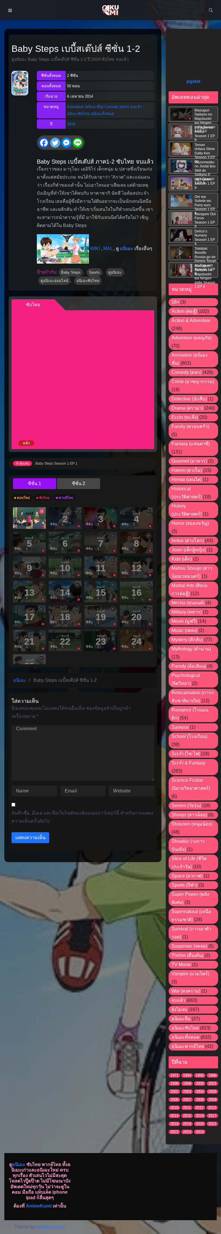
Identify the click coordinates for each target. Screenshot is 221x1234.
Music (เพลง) (184, 630)
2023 (187, 1132)
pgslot (193, 81)
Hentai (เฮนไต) (187, 479)
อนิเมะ (126, 248)
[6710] (34, 483)
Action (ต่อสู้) (184, 311)
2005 (212, 1091)
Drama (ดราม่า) (187, 408)
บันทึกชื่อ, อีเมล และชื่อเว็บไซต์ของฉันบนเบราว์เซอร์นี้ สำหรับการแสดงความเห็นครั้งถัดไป (82, 817)
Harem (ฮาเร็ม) (187, 470)
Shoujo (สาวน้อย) (189, 814)
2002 (174, 1091)
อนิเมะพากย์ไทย (188, 1046)
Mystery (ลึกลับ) (187, 639)
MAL (108, 248)
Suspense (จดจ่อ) (189, 946)
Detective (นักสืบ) (189, 398)
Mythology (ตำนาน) (191, 648)
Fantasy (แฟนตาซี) (191, 443)
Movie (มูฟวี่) (184, 621)
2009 (212, 1099)
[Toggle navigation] (10, 10)
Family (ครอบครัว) (190, 426)
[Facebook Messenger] (66, 143)
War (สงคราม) (186, 991)
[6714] (78, 483)
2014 (71, 124)
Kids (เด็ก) (182, 559)
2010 (174, 1108)
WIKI (95, 248)
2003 (187, 1091)
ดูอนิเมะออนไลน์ (54, 281)
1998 (174, 1083)
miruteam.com (50, 1226)
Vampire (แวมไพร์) (190, 973)
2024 (200, 1132)
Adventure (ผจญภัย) (192, 337)
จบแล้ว (136, 107)
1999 (187, 1083)
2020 (200, 1124)
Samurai (180, 727)
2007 (187, 1099)
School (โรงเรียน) (189, 736)
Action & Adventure (191, 320)
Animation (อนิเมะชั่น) (85, 107)
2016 (200, 1116)
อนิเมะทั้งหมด (102, 113)
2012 (199, 1108)
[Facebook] (44, 143)
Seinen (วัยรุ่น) (186, 805)
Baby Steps (71, 272)
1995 (200, 1075)
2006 (174, 1099)
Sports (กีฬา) (184, 885)
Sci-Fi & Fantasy (188, 762)
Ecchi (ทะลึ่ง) (185, 417)
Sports (94, 272)
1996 (212, 1075)
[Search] (211, 10)
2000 (200, 1083)
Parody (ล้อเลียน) (189, 666)
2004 (200, 1091)
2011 (187, 1108)
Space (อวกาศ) (187, 875)
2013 (212, 1108)
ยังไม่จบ (179, 1009)
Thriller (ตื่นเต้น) (187, 955)
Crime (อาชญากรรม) (193, 381)
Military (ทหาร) (187, 612)
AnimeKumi (39, 1205)
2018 (174, 1124)
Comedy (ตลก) (116, 107)
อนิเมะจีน (181, 1018)
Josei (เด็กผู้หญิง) (189, 549)
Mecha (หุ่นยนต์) (188, 602)
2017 (212, 1116)
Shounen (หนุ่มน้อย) (192, 824)
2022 (174, 1132)
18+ (175, 302)
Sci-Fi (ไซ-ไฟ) (186, 753)
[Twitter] (55, 143)
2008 (200, 1099)
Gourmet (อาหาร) (189, 461)
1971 (174, 1075)
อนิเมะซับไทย (78, 113)
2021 (212, 1124)
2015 (187, 1116)
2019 (187, 1124)
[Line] (78, 143)
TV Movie (181, 964)
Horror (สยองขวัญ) (190, 523)
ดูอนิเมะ (115, 272)
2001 (212, 1083)
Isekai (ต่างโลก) (188, 540)
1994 (187, 1075)
